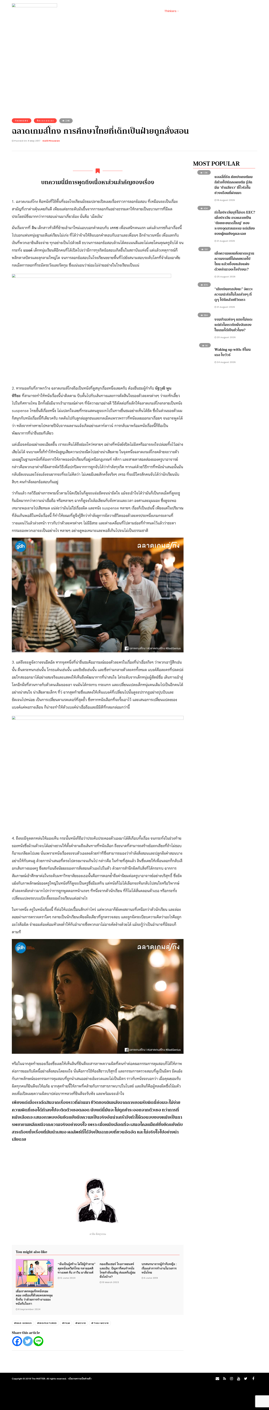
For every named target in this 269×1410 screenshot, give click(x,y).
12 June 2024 (67, 1277)
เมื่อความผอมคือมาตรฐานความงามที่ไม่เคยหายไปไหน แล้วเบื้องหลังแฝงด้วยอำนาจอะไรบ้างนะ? (234, 261)
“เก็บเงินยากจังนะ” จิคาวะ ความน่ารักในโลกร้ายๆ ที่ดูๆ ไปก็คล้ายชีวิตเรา (233, 294)
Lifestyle (97, 11)
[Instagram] (231, 1379)
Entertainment (148, 11)
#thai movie (100, 1323)
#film (66, 1323)
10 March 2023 (110, 1282)
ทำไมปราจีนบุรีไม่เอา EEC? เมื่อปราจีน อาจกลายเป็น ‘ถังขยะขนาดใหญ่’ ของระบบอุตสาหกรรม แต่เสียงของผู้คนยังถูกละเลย (234, 223)
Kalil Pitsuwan (51, 140)
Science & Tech (120, 11)
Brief (66, 11)
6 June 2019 (151, 1277)
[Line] (38, 1341)
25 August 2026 (225, 276)
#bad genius (23, 1323)
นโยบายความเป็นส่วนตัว (79, 1378)
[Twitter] (28, 1341)
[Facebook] (17, 1341)
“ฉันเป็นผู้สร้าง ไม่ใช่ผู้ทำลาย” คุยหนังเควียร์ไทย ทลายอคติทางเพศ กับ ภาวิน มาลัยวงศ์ (77, 1268)
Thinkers (170, 11)
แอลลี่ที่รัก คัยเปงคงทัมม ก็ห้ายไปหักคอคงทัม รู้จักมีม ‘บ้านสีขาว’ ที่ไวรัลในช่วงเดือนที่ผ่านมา (233, 185)
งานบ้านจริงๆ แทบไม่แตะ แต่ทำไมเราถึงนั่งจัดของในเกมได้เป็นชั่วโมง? (233, 324)
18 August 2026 (225, 200)
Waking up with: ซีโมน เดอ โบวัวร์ (232, 352)
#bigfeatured (47, 1323)
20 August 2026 (226, 337)
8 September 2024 (29, 1309)
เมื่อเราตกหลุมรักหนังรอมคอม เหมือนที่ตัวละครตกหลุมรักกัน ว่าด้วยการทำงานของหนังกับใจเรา (34, 1297)
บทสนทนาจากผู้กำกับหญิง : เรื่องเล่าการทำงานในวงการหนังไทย (159, 1268)
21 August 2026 (225, 240)
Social (80, 11)
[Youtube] (238, 1379)
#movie (80, 1323)
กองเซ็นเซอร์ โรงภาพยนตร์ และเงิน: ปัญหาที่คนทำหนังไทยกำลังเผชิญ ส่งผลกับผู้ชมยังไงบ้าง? (117, 1270)
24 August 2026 (226, 362)
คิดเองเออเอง (45, 120)
